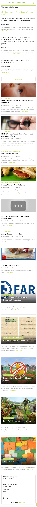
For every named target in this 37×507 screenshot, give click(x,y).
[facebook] (3, 498)
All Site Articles (6, 98)
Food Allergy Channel (7, 214)
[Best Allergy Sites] (16, 3)
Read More (5, 31)
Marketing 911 (22, 502)
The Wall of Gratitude (11, 461)
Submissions (7, 486)
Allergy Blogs (5, 263)
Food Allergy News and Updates (10, 151)
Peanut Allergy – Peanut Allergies (13, 185)
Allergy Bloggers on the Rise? (12, 234)
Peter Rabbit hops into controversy (17, 421)
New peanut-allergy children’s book (17, 340)
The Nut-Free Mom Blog (10, 265)
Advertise (6, 489)
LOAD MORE (18, 79)
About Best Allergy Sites (10, 484)
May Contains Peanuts (9, 154)
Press (5, 491)
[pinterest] (7, 498)
